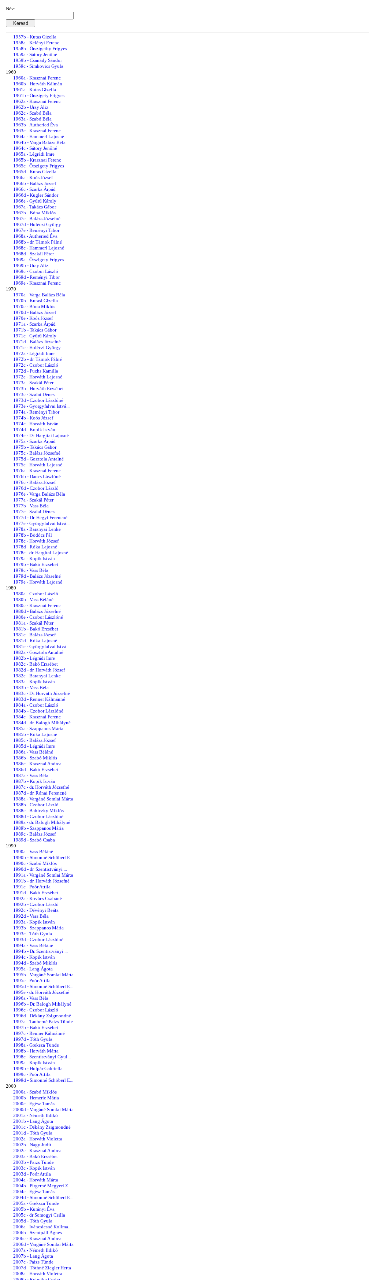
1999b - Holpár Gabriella (38, 1068)
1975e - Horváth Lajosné (37, 464)
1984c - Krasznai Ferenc (37, 716)
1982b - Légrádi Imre (34, 658)
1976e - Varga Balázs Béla (39, 494)
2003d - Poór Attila (32, 1174)
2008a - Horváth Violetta (37, 1273)
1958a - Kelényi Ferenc (36, 42)
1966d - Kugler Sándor (35, 195)
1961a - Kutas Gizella (34, 89)
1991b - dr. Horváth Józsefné (41, 881)
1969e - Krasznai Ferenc (37, 283)
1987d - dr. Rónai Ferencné (40, 793)
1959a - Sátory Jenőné (35, 54)
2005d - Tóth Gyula (32, 1221)
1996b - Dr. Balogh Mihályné (42, 1004)
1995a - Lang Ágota (33, 969)
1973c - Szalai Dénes (34, 394)
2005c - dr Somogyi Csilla (39, 1215)
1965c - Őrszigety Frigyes (38, 166)
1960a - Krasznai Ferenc (37, 78)
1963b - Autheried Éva (35, 124)
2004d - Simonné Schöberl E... (43, 1197)
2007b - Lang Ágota (33, 1256)
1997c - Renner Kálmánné (39, 1033)
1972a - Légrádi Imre (34, 353)
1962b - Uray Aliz (30, 107)
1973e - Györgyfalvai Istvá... (41, 406)
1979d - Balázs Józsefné (37, 576)
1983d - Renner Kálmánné (39, 699)
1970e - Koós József (33, 318)
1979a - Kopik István (34, 558)
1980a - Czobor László (35, 593)
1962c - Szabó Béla (32, 113)
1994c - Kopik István (34, 957)
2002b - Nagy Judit (32, 1144)
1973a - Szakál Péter (33, 382)
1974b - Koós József (33, 418)
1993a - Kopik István (34, 922)
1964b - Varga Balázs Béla (39, 142)
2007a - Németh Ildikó (35, 1250)
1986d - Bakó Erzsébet (35, 769)
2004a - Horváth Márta (35, 1180)
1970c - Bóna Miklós (34, 306)
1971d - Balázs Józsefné (37, 341)
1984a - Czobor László (35, 705)
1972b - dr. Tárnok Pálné (37, 359)
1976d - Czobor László (36, 488)
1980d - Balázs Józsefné (37, 611)
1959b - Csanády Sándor (37, 60)
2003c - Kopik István (34, 1168)
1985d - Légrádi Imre (34, 746)
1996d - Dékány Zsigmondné (42, 1015)
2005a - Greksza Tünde (36, 1203)
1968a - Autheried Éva (35, 236)
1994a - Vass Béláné (33, 945)
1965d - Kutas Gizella (34, 171)
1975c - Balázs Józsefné (36, 453)
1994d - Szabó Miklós (35, 963)
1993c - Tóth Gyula (32, 933)
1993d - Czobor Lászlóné (38, 939)
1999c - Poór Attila (32, 1074)
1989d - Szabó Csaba (34, 840)
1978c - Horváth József (36, 541)
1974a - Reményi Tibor (36, 412)
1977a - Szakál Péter (33, 500)
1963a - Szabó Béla (32, 119)
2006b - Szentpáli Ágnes (37, 1232)
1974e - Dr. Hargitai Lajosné (41, 435)
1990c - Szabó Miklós (35, 863)
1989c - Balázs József (34, 834)
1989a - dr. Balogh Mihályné (41, 822)
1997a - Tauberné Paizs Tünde (43, 1021)
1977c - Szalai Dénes (34, 511)
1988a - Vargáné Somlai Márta (43, 799)
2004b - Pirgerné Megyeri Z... (42, 1185)
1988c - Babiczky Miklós (38, 810)
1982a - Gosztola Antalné (38, 652)
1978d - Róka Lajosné (35, 547)
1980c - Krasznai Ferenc (37, 605)
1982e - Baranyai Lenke (37, 675)
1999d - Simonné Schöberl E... (43, 1080)
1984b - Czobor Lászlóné (38, 711)
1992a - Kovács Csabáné (37, 898)
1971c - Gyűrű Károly (34, 336)
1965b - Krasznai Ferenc (37, 160)
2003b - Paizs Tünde (33, 1162)
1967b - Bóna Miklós (34, 212)
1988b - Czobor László (36, 804)
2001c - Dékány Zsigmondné (42, 1127)
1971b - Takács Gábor (34, 330)
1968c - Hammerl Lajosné (38, 248)
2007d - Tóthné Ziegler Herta (42, 1267)
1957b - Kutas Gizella (34, 37)
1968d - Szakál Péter (33, 253)
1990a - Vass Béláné (33, 851)
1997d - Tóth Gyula (32, 1039)
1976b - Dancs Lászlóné (37, 476)
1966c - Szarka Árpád (34, 189)
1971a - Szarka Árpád (34, 324)
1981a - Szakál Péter (33, 623)
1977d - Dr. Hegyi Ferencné (40, 517)
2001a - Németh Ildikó (35, 1115)
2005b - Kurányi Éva (34, 1209)
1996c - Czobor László (35, 1010)
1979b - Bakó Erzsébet (35, 564)
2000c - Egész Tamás (34, 1103)
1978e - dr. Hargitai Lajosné (40, 552)
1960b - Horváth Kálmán (37, 83)
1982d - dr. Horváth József (39, 670)
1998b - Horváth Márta (36, 1051)
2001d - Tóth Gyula (32, 1133)
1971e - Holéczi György (37, 347)
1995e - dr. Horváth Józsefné (41, 992)
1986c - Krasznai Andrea (37, 763)
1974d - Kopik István (34, 429)
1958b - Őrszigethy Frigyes (40, 48)
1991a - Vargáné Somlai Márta (43, 875)
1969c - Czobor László (35, 271)
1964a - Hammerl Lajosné (38, 136)
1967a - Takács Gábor (34, 207)
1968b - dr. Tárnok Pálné (37, 242)
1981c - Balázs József (34, 634)
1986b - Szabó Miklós (35, 758)
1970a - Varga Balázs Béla (39, 294)
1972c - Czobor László (35, 365)
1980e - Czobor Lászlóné (38, 617)
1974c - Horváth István (36, 423)
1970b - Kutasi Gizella (35, 300)
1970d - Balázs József (34, 312)
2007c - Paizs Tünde (33, 1262)
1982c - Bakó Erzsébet (35, 664)
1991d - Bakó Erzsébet (35, 892)
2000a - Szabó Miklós (35, 1092)
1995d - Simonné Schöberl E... (43, 986)
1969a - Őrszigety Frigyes (38, 259)
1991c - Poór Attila (32, 886)
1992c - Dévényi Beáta (36, 910)
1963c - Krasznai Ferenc (37, 130)
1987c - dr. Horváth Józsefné (41, 787)
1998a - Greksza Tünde (36, 1045)
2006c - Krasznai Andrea (37, 1238)
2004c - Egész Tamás (34, 1191)
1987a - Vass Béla (30, 775)
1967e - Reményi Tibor (36, 230)
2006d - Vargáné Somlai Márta (43, 1244)
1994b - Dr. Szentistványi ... (40, 951)
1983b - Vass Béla (31, 687)
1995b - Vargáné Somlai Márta (43, 974)
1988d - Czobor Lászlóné (38, 816)
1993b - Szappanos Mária (38, 928)
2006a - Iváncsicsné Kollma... (42, 1226)
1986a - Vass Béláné (33, 752)
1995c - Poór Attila (32, 980)
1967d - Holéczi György (37, 224)
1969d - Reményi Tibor (36, 277)
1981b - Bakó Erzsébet (35, 629)
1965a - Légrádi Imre (34, 154)
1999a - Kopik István (34, 1062)
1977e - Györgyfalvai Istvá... (41, 523)
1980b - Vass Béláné (33, 599)
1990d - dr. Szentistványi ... (40, 869)
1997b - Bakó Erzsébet (35, 1027)
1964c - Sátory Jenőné (35, 148)
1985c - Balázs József (34, 740)
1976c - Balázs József (34, 482)
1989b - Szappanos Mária (38, 828)
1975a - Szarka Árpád (34, 441)
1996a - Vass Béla (30, 998)
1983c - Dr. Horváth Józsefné (41, 693)
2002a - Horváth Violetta (37, 1139)
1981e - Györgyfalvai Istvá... (41, 646)
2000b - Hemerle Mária (36, 1097)
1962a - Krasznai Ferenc (37, 101)
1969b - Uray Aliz (30, 265)
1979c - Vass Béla (30, 570)
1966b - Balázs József (34, 183)
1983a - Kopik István (34, 681)
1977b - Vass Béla (31, 505)
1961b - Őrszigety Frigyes (38, 95)
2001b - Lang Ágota (33, 1121)
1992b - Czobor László (36, 904)
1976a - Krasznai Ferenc (37, 470)
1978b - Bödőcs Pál (32, 535)
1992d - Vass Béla (31, 916)
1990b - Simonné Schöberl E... (43, 857)
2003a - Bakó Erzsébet (35, 1156)
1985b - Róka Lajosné (35, 734)
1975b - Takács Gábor (34, 447)
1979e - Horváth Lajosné (37, 582)
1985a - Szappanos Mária (38, 728)
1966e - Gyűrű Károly (34, 201)
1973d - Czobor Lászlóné (38, 400)
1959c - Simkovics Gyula (38, 66)
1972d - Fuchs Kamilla (35, 371)
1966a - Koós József (33, 177)
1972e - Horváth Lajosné (37, 377)
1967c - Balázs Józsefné (36, 218)
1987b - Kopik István (34, 781)
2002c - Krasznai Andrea (37, 1150)
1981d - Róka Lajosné (35, 640)
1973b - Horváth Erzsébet (38, 388)
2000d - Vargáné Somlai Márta (43, 1109)
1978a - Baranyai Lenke (37, 529)
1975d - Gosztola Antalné (38, 459)
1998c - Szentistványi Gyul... (42, 1056)
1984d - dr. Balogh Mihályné (42, 722)
